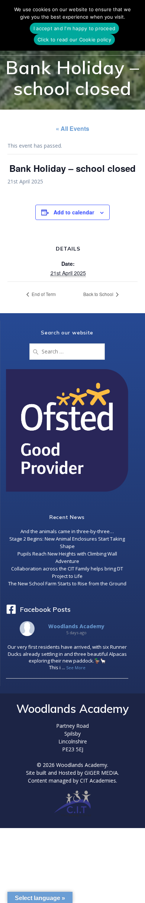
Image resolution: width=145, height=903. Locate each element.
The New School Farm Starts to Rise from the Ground (67, 583)
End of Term (43, 294)
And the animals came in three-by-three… (67, 531)
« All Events (72, 128)
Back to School (99, 294)
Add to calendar (74, 212)
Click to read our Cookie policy (74, 40)
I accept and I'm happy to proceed (74, 28)
